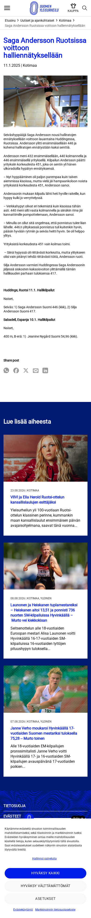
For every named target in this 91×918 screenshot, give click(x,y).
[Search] (85, 8)
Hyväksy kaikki (45, 873)
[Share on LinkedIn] (45, 371)
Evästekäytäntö (23, 909)
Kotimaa (65, 20)
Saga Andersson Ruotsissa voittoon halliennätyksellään (45, 25)
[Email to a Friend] (35, 371)
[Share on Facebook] (16, 371)
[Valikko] (7, 8)
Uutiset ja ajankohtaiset (37, 20)
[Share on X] (26, 371)
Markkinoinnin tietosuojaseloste (55, 909)
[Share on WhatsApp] (6, 371)
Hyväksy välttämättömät (45, 886)
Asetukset (45, 899)
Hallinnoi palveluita (44, 858)
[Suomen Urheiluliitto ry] (44, 8)
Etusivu (10, 20)
